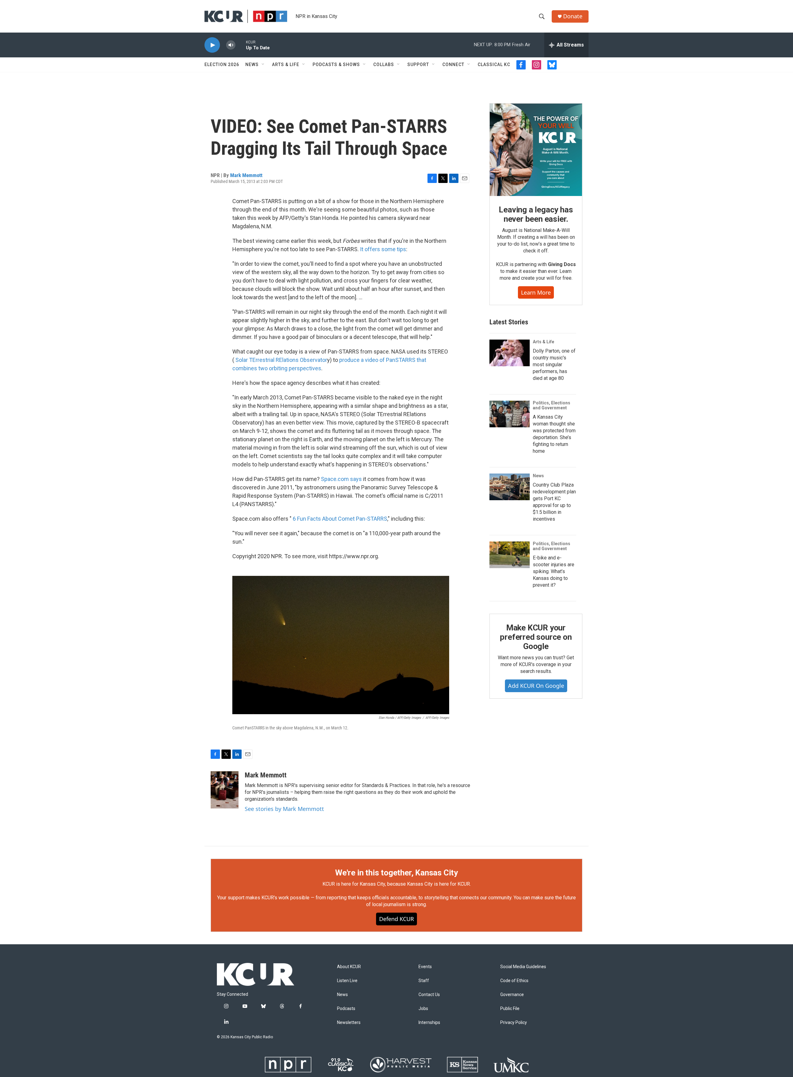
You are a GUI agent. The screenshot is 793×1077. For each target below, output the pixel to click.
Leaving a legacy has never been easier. (536, 214)
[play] (212, 45)
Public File (509, 1008)
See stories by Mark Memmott (284, 808)
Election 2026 (221, 64)
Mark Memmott (246, 175)
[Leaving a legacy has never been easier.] (536, 150)
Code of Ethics (514, 980)
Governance (512, 994)
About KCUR (349, 966)
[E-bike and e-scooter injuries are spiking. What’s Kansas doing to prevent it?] (509, 554)
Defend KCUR (396, 919)
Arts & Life (285, 64)
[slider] (241, 45)
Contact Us (429, 994)
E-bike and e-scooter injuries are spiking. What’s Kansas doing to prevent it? (553, 571)
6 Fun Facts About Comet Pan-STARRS (340, 518)
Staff (423, 980)
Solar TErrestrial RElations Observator (281, 360)
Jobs (423, 1008)
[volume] (231, 45)
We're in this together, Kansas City (396, 872)
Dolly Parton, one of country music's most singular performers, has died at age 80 (554, 364)
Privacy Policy (513, 1022)
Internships (429, 1022)
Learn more (536, 292)
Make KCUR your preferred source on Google (536, 637)
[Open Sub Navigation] (263, 64)
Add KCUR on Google (536, 685)
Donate (572, 16)
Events (425, 966)
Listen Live (347, 980)
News (252, 64)
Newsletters (349, 1022)
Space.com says (341, 479)
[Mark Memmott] (225, 789)
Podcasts (346, 1008)
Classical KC (494, 64)
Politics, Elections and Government (551, 405)
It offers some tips (383, 249)
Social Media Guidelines (523, 966)
